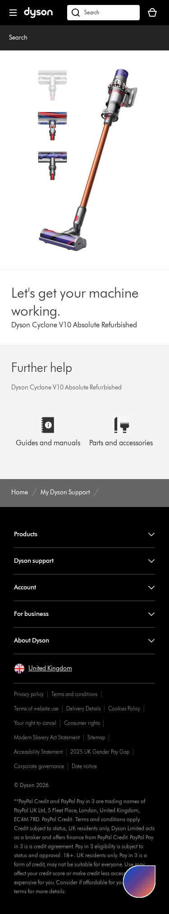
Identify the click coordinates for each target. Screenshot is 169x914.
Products (25, 534)
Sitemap (96, 737)
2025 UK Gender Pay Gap (99, 751)
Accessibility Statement (38, 751)
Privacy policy (29, 694)
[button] (43, 668)
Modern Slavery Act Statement (47, 737)
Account (25, 587)
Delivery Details (83, 708)
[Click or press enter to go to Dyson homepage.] (38, 16)
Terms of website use (36, 708)
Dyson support (34, 561)
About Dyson (31, 640)
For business (31, 614)
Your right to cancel (35, 722)
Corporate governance (39, 766)
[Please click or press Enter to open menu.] (13, 12)
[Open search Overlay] (103, 12)
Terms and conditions (74, 694)
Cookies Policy (124, 708)
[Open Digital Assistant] (139, 881)
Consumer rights (82, 722)
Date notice (84, 766)
